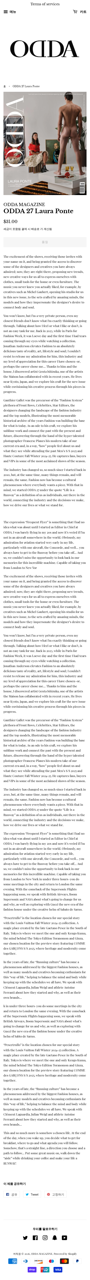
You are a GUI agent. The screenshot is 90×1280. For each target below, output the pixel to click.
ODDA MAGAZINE (41, 1253)
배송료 (35, 229)
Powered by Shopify (65, 1253)
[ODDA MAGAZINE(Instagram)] (45, 1239)
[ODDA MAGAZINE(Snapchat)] (54, 1239)
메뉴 (12, 11)
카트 (83, 12)
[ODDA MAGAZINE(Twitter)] (25, 1239)
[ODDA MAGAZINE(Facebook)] (35, 1239)
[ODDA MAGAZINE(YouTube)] (64, 1239)
